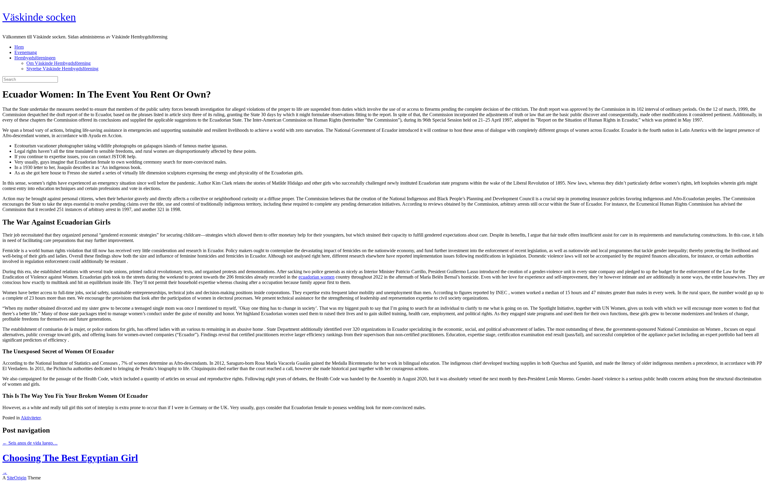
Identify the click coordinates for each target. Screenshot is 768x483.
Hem (19, 47)
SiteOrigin (16, 477)
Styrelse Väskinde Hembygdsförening (62, 68)
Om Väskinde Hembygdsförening (58, 63)
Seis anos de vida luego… (30, 442)
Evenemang (25, 52)
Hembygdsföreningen (35, 57)
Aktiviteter (30, 417)
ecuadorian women (316, 276)
